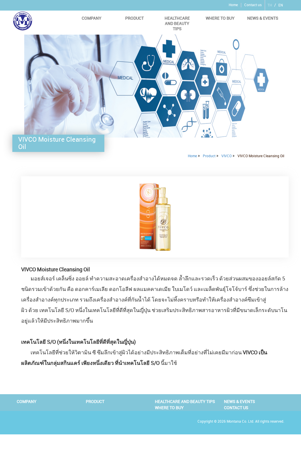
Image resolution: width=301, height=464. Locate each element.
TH (269, 5)
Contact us (253, 5)
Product (134, 18)
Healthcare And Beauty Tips (177, 23)
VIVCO (226, 156)
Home (233, 5)
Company (91, 18)
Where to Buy (220, 18)
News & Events (262, 18)
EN (280, 5)
